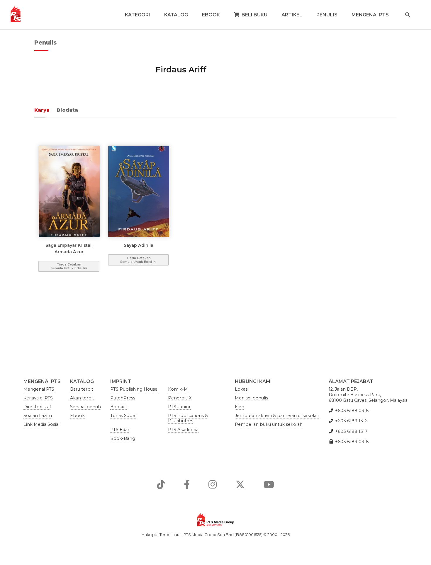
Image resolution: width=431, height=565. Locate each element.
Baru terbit (81, 389)
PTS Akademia (183, 429)
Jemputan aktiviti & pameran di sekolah (277, 415)
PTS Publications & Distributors (188, 418)
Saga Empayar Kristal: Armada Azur (68, 248)
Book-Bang (122, 438)
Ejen (239, 406)
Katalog (176, 15)
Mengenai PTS (370, 15)
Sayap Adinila (138, 245)
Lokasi (241, 389)
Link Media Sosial (41, 424)
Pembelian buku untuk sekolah (269, 424)
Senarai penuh (85, 406)
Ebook (211, 15)
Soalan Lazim (37, 415)
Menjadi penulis (251, 398)
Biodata (67, 110)
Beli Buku (254, 15)
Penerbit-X (179, 398)
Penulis (326, 15)
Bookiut (118, 406)
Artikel (291, 15)
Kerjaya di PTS (38, 398)
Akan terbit (82, 398)
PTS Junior (179, 406)
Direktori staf (37, 406)
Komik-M (178, 389)
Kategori (137, 15)
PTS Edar (119, 429)
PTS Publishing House (133, 389)
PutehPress (122, 398)
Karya (42, 110)
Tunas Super (123, 415)
